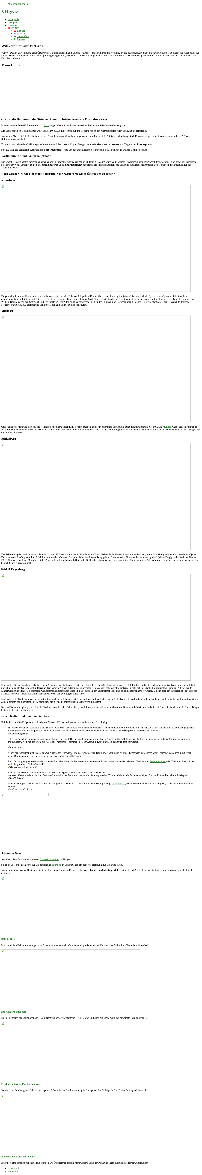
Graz (46, 125)
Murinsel (167, 426)
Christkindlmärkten (49, 859)
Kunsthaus (51, 299)
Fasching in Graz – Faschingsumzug (20, 1084)
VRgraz (9, 11)
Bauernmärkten (158, 761)
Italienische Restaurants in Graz (18, 1156)
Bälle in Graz (8, 939)
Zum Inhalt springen (18, 4)
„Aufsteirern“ (118, 783)
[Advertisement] (101, 92)
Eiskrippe (56, 864)
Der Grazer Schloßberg (13, 1011)
